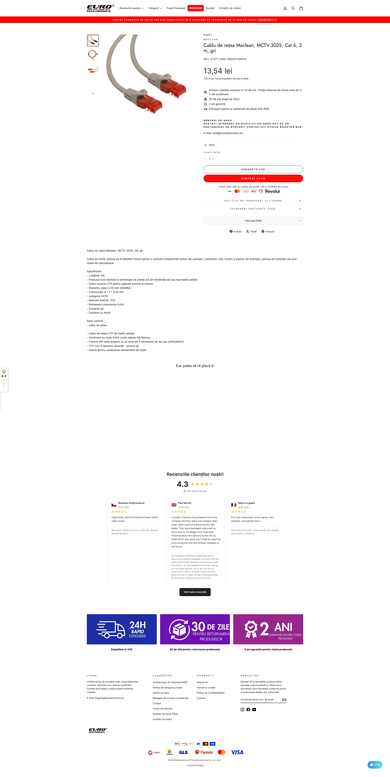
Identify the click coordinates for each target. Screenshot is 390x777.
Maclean (211, 39)
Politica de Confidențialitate (210, 692)
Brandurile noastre (130, 8)
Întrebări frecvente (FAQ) (253, 209)
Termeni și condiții (206, 687)
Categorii (154, 8)
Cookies (201, 698)
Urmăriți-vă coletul (230, 8)
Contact (157, 703)
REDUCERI (195, 8)
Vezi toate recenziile (195, 591)
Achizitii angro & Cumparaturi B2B (170, 682)
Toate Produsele (176, 8)
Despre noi (202, 682)
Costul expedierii (223, 78)
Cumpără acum (253, 178)
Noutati (210, 8)
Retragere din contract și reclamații (170, 698)
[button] (375, 764)
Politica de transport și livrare (253, 200)
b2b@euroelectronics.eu (228, 133)
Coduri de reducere (162, 708)
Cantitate (212, 152)
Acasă (207, 34)
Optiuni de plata (161, 692)
